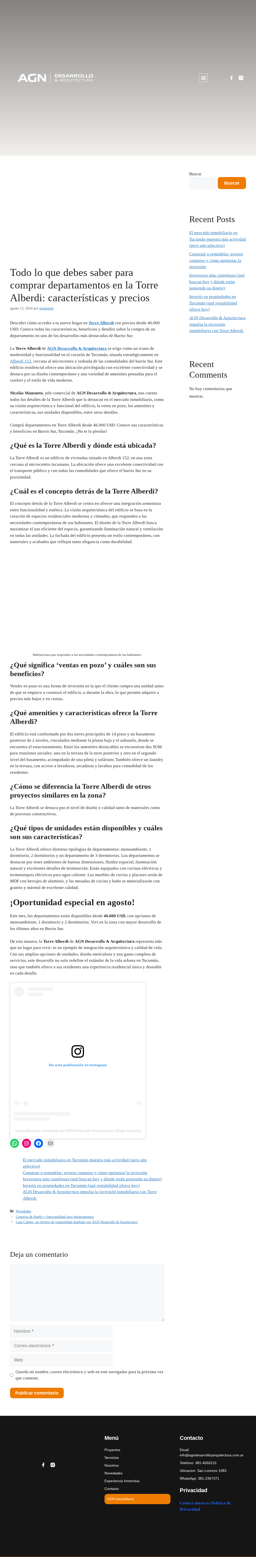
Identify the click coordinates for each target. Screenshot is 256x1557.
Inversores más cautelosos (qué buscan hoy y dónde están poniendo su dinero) (92, 1179)
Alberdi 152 (20, 361)
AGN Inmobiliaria (120, 1499)
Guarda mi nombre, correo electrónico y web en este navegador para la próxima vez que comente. (90, 1375)
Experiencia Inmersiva (122, 1481)
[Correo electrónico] (50, 1143)
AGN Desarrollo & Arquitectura (77, 348)
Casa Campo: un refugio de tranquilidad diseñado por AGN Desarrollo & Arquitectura (77, 1222)
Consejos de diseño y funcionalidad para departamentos (55, 1217)
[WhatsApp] (14, 1143)
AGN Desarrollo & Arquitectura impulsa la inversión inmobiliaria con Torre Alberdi (217, 324)
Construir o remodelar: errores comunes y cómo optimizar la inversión (85, 1172)
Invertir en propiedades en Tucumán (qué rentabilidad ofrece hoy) (81, 1185)
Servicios (111, 1458)
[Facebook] (38, 1143)
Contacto (111, 1489)
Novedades (23, 1211)
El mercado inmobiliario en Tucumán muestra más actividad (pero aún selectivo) (217, 239)
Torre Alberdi (101, 323)
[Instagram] (26, 1143)
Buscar (195, 174)
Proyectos (112, 1450)
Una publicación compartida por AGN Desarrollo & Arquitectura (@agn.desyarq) (78, 1131)
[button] (203, 77)
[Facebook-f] (231, 78)
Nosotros (111, 1465)
